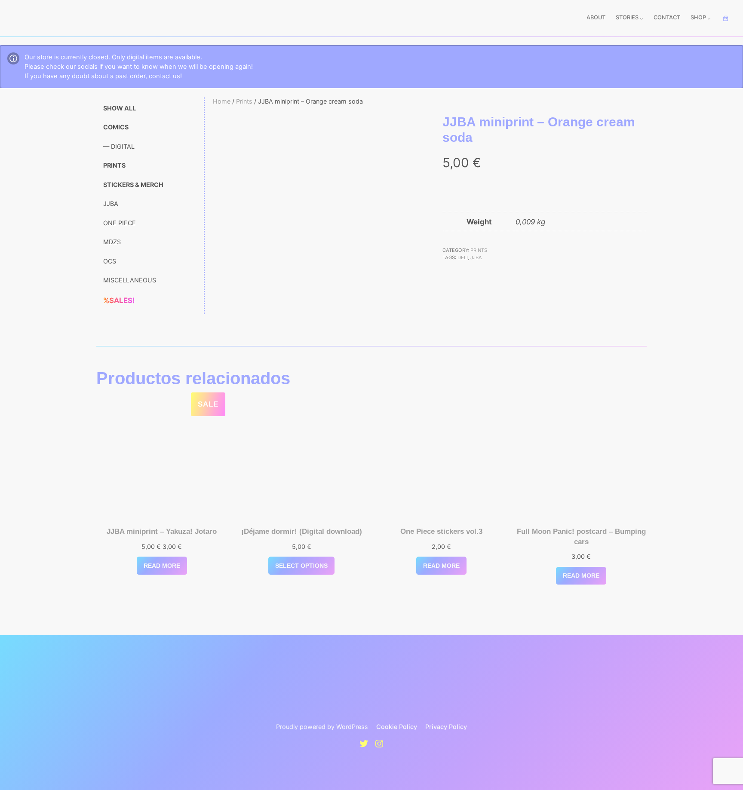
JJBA (476, 257)
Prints (244, 101)
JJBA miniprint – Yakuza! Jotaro (162, 531)
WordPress (352, 726)
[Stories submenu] (641, 18)
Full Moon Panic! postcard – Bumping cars (581, 536)
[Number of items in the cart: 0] (726, 18)
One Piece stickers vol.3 (441, 531)
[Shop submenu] (709, 18)
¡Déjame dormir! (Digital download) (301, 531)
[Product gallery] (315, 216)
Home (221, 101)
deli (462, 257)
